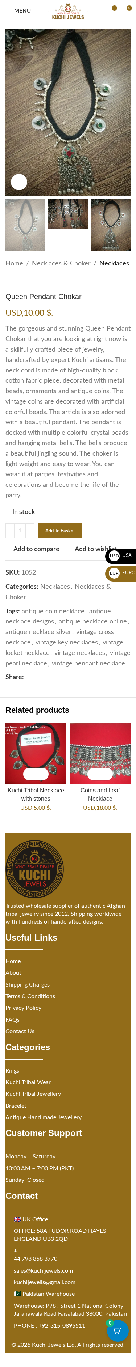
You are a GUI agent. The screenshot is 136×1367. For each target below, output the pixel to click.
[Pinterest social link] (45, 677)
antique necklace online (93, 621)
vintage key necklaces (67, 642)
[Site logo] (68, 11)
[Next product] (27, 280)
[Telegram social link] (71, 677)
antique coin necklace (53, 611)
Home (14, 263)
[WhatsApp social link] (63, 677)
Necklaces (114, 263)
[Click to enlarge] (19, 182)
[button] (29, 774)
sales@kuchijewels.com (43, 1271)
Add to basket (60, 531)
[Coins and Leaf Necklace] (100, 753)
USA (121, 555)
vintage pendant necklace (88, 663)
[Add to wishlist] (42, 774)
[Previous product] (9, 280)
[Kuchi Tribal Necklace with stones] (35, 753)
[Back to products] (18, 280)
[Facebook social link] (28, 677)
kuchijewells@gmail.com (44, 1282)
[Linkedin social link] (54, 677)
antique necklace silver (38, 632)
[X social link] (37, 677)
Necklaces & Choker (61, 263)
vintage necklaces (79, 653)
